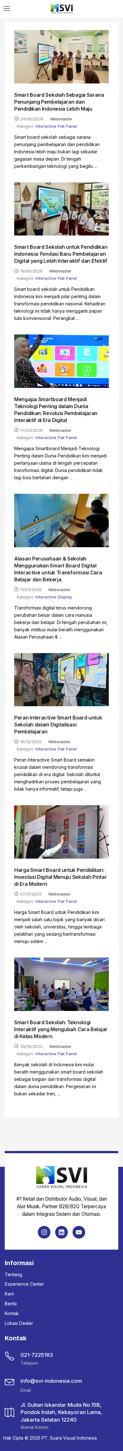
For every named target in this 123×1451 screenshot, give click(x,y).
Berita (11, 1303)
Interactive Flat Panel (56, 126)
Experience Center (24, 1284)
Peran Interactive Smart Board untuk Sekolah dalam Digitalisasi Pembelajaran (58, 724)
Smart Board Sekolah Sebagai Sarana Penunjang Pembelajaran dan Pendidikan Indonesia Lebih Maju (59, 102)
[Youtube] (79, 1232)
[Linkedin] (61, 1232)
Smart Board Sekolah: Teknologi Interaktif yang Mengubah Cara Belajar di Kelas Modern (61, 1029)
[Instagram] (44, 1232)
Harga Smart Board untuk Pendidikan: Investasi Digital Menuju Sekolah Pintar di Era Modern (60, 877)
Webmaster (61, 118)
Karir (9, 1293)
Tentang (13, 1274)
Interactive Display (54, 596)
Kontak (12, 1313)
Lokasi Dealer (19, 1323)
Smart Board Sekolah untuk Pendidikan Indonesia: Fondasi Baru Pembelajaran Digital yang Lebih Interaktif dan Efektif (60, 254)
